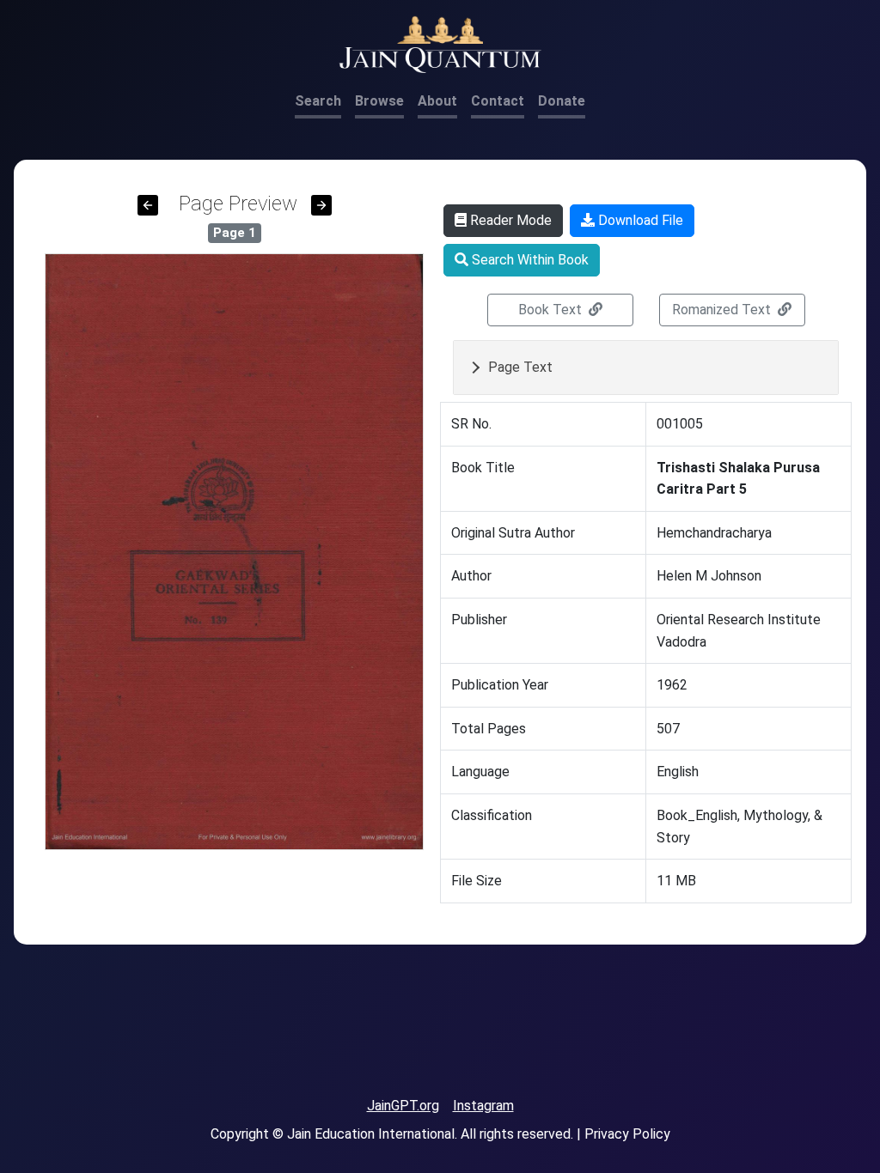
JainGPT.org (403, 1105)
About (437, 101)
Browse (379, 101)
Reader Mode (509, 220)
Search (318, 101)
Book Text (551, 309)
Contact (497, 101)
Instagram (483, 1105)
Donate (561, 101)
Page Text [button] (520, 367)
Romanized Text (723, 309)
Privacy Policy (627, 1134)
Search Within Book (528, 260)
